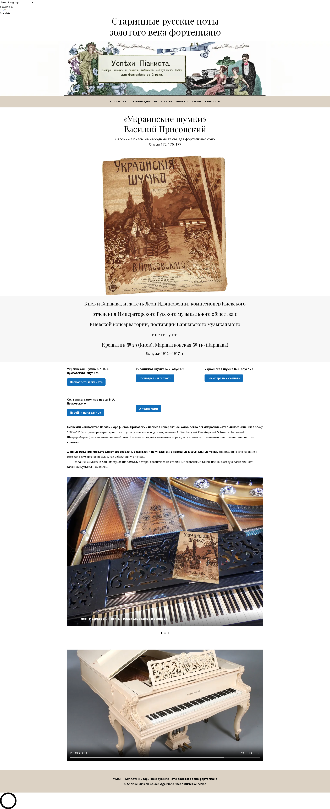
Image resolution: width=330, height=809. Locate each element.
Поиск (180, 101)
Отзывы (195, 101)
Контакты (212, 101)
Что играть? (163, 101)
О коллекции (140, 101)
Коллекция (118, 101)
